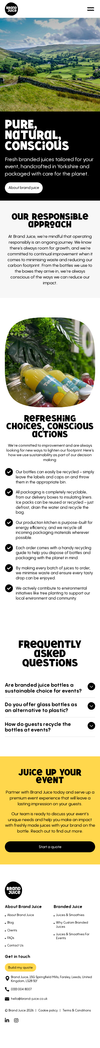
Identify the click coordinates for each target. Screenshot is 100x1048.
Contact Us (15, 945)
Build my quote (20, 967)
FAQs (10, 938)
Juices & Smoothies (70, 915)
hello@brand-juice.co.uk (29, 999)
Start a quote (50, 846)
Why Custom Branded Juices (72, 924)
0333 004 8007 (21, 989)
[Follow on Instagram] (16, 1020)
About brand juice (23, 187)
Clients (12, 930)
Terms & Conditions (77, 1010)
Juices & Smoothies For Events (72, 936)
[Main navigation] (90, 9)
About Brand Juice (20, 915)
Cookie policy (48, 1010)
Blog (10, 922)
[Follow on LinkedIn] (7, 1020)
